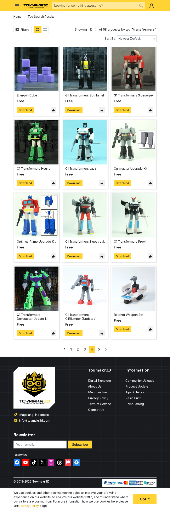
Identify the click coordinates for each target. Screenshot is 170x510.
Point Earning (134, 404)
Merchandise (97, 392)
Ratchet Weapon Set (128, 315)
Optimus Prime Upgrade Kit (36, 241)
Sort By (110, 39)
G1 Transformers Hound (33, 168)
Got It (145, 499)
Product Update (136, 386)
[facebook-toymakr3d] (17, 462)
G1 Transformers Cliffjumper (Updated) (81, 317)
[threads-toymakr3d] (59, 462)
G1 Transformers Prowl (130, 241)
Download (25, 110)
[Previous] (64, 349)
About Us (94, 386)
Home (17, 16)
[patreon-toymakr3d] (68, 462)
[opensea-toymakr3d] (76, 462)
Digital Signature (99, 381)
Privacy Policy (98, 398)
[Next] (106, 349)
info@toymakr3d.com (34, 420)
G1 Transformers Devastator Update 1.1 (32, 317)
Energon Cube (27, 95)
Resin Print (133, 398)
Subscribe (80, 444)
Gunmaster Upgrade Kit (130, 168)
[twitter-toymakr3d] (42, 462)
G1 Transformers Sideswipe (133, 95)
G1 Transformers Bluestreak (85, 241)
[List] (45, 29)
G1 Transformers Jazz (80, 168)
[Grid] (37, 29)
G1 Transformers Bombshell (84, 95)
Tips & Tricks (134, 392)
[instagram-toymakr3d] (51, 462)
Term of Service (99, 404)
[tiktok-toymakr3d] (34, 462)
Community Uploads (139, 381)
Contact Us (96, 410)
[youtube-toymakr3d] (25, 462)
